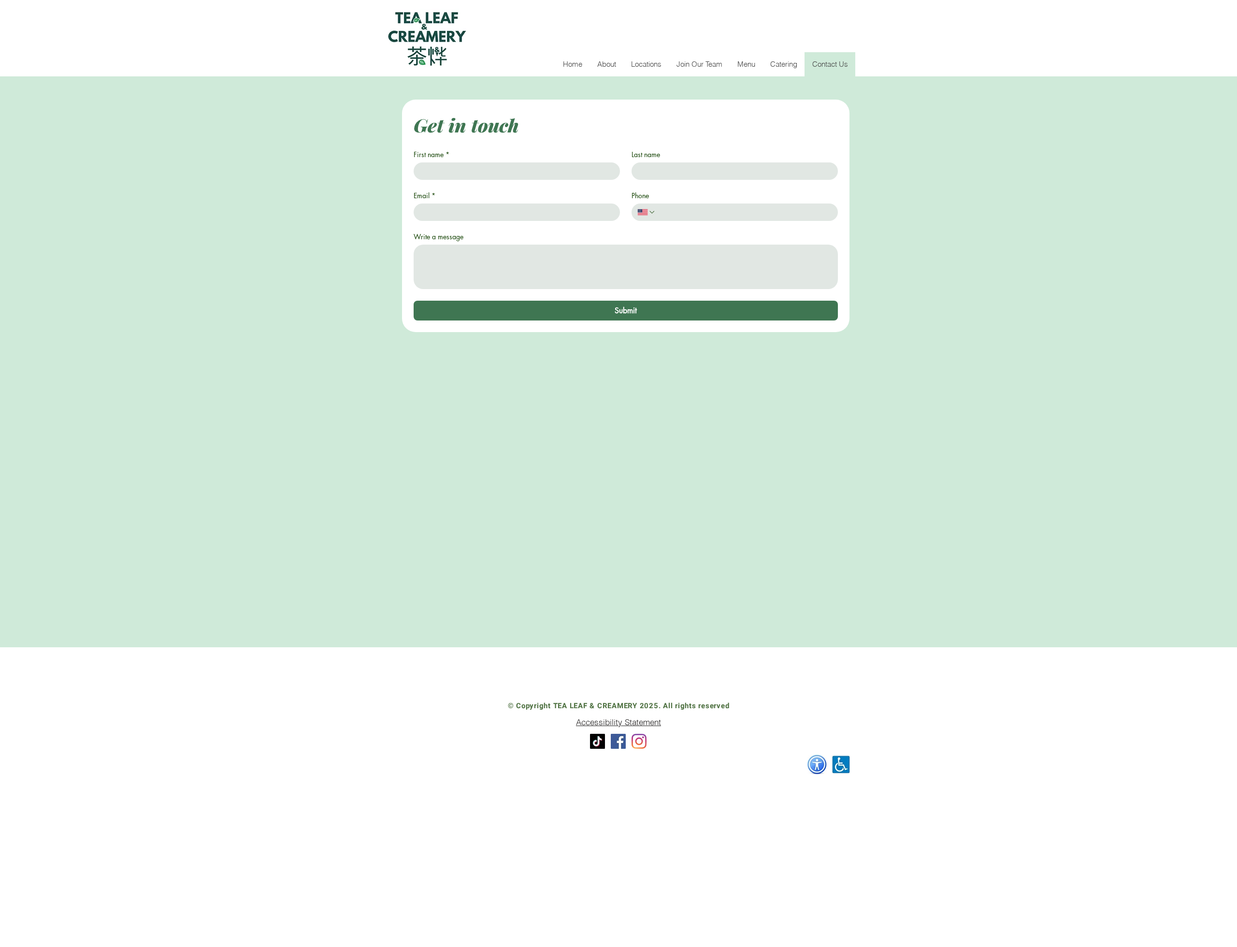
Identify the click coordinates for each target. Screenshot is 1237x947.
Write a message (438, 237)
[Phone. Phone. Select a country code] (646, 212)
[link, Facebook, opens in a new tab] (618, 741)
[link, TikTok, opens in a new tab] (597, 741)
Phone (640, 195)
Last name (646, 154)
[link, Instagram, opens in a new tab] (639, 741)
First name (431, 154)
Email (424, 195)
